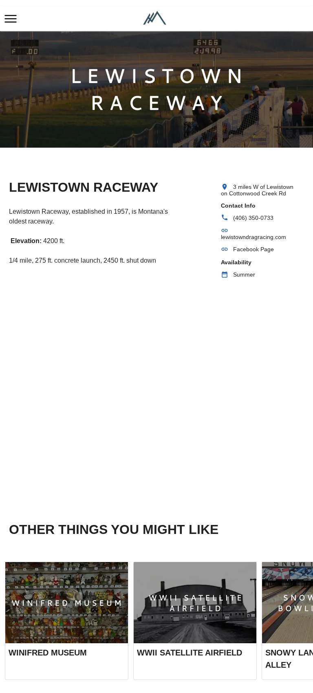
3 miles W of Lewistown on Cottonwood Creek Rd (257, 190)
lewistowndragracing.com (253, 237)
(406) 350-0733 (253, 218)
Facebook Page (253, 249)
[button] (10, 18)
